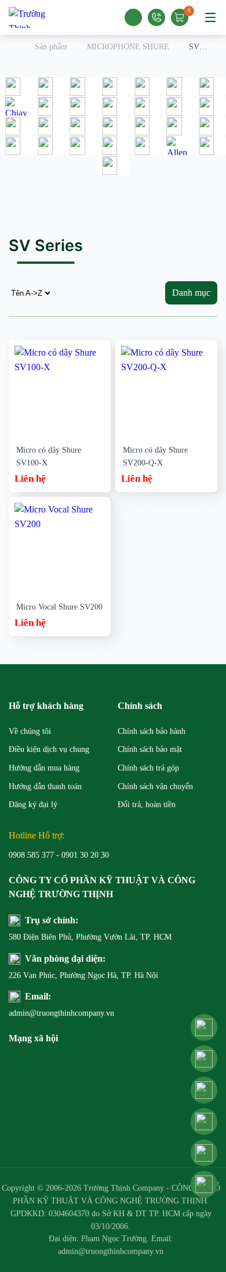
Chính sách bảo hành (151, 731)
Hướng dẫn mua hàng (44, 768)
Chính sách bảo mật (150, 749)
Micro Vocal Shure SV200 (59, 607)
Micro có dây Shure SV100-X (48, 456)
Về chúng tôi (30, 731)
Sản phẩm (51, 46)
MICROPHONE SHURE (128, 46)
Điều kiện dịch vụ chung (49, 749)
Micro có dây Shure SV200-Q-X (155, 456)
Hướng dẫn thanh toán (45, 786)
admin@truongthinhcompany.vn (61, 1013)
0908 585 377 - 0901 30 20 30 (59, 855)
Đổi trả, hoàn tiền (147, 804)
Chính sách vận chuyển (155, 786)
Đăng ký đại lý (33, 804)
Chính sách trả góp (148, 768)
